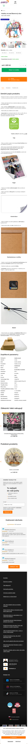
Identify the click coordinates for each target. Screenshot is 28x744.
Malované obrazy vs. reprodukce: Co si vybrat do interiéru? (12, 615)
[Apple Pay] (23, 726)
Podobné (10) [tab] (15, 87)
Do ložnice (22, 369)
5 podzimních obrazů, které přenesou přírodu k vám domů (12, 621)
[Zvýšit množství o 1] (25, 65)
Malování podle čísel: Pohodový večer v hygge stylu (12, 645)
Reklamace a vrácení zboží (9, 596)
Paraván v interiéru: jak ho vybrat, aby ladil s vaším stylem (14, 650)
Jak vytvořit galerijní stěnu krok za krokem (13, 641)
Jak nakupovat (7, 585)
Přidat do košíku (14, 70)
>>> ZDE (20, 734)
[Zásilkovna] (11, 726)
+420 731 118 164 (13, 664)
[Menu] (15, 2)
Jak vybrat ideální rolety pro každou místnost (12, 605)
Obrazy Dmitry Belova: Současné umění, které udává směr (13, 610)
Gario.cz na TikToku (16, 693)
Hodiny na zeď (17, 358)
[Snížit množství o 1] (21, 65)
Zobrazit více (14, 566)
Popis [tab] (3, 87)
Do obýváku (17, 369)
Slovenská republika (15, 716)
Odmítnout (18, 741)
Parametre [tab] (8, 87)
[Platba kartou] (17, 726)
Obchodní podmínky (8, 589)
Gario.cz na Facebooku (16, 680)
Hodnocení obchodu (14, 520)
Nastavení (10, 741)
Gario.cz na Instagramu (15, 687)
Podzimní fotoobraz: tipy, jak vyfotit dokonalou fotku (12, 636)
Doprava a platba (7, 581)
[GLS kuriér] (5, 726)
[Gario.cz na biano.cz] (14, 711)
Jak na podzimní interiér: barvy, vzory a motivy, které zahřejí (12, 631)
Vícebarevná (17, 365)
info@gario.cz (12, 668)
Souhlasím (14, 737)
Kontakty (5, 578)
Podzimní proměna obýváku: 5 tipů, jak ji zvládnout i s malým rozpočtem (13, 626)
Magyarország (15, 719)
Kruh (15, 375)
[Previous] (1, 461)
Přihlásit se (7, 512)
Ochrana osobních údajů (9, 593)
